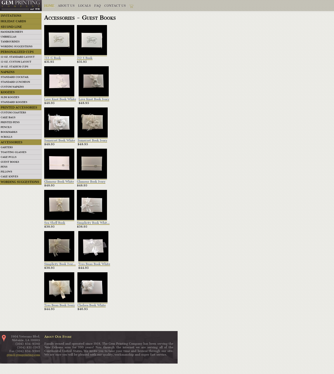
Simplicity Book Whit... (93, 223)
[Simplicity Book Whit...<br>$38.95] (92, 205)
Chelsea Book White (91, 305)
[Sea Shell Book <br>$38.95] (59, 205)
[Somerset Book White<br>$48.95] (59, 123)
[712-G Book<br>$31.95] (59, 40)
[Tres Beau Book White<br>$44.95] (93, 246)
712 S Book (85, 58)
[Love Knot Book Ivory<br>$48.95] (94, 81)
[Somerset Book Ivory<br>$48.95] (93, 123)
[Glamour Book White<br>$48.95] (59, 164)
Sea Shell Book (54, 223)
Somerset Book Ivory (92, 140)
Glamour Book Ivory (91, 181)
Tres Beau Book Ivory (59, 305)
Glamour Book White (59, 181)
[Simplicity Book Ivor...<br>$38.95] (59, 246)
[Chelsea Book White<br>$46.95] (92, 287)
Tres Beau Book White (94, 264)
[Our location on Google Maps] (5, 338)
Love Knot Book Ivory (94, 99)
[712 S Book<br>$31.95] (92, 40)
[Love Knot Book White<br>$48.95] (59, 81)
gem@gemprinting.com (23, 355)
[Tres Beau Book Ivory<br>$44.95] (59, 287)
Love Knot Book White (60, 99)
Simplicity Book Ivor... (60, 264)
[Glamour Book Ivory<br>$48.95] (92, 164)
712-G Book (52, 58)
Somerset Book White (59, 140)
